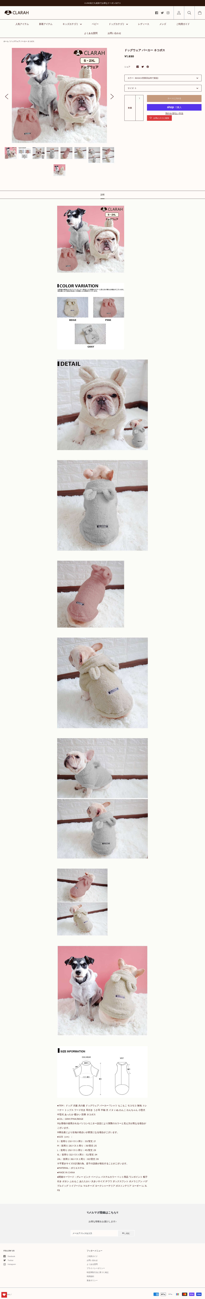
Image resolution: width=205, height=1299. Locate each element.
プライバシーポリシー (96, 1268)
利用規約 (90, 1276)
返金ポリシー (92, 1280)
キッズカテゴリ (71, 24)
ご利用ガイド (183, 24)
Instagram (12, 1264)
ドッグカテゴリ (117, 24)
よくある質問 (90, 33)
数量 (130, 108)
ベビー (95, 24)
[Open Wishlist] (4, 1295)
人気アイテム (22, 24)
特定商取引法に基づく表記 (97, 1272)
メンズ (162, 24)
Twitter (11, 1260)
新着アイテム (45, 24)
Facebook (11, 1256)
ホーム (6, 41)
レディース (143, 24)
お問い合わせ (114, 33)
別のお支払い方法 (174, 113)
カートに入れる (174, 98)
